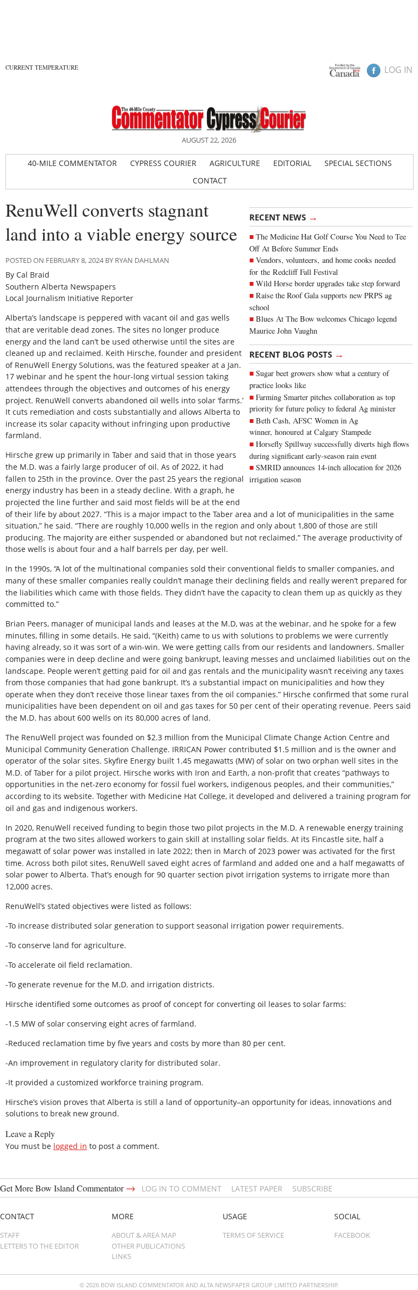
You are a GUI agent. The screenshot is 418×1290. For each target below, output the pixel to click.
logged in (70, 1146)
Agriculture (235, 163)
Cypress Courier (163, 163)
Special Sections (358, 163)
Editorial (292, 163)
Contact (210, 180)
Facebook (352, 1235)
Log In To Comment (182, 1188)
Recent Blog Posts (296, 353)
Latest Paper (256, 1188)
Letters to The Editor (39, 1246)
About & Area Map (144, 1235)
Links (121, 1256)
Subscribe (312, 1188)
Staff (10, 1235)
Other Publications (148, 1246)
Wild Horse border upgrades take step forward (328, 283)
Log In (398, 70)
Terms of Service (253, 1235)
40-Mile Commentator (72, 163)
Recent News (283, 216)
